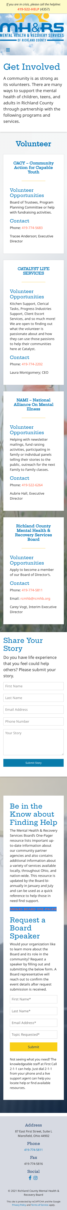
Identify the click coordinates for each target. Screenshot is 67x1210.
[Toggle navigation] (8, 50)
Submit (33, 1047)
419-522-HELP (28, 9)
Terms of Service (39, 1204)
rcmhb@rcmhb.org (35, 598)
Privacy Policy (19, 1204)
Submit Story (33, 763)
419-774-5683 (32, 227)
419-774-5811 (32, 590)
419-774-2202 (32, 364)
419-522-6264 (32, 485)
